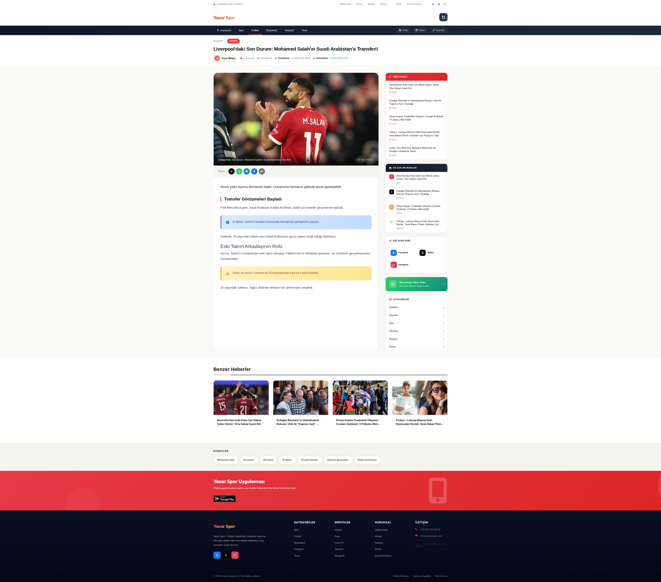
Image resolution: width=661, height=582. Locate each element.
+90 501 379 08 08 (430, 529)
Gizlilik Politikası (401, 576)
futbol (233, 41)
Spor (241, 30)
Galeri (422, 30)
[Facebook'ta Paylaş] (254, 171)
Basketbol (271, 30)
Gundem (393, 307)
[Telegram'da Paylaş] (247, 171)
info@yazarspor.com (431, 535)
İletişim (383, 4)
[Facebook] (433, 4)
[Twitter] (439, 4)
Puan (337, 536)
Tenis (304, 30)
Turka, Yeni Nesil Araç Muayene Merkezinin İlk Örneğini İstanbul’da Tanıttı (412, 150)
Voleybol (289, 30)
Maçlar (338, 529)
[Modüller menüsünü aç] (443, 17)
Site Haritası (441, 576)
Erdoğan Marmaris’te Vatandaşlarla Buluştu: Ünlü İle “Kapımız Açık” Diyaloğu (415, 102)
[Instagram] (445, 4)
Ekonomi (393, 315)
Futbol (255, 30)
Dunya (392, 346)
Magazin (393, 339)
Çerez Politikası (414, 4)
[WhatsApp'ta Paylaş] (239, 171)
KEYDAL (433, 544)
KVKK (399, 4)
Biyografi (339, 555)
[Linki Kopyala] (262, 171)
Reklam (371, 4)
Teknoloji (393, 331)
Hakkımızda (345, 4)
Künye (359, 4)
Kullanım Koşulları (422, 576)
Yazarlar (440, 30)
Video (405, 30)
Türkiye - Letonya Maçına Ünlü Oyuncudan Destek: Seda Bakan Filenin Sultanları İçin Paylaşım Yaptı (414, 134)
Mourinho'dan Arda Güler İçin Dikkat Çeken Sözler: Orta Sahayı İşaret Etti (414, 86)
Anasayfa (225, 30)
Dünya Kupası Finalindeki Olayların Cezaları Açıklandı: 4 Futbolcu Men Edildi (416, 118)
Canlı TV (339, 542)
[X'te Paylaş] (231, 171)
